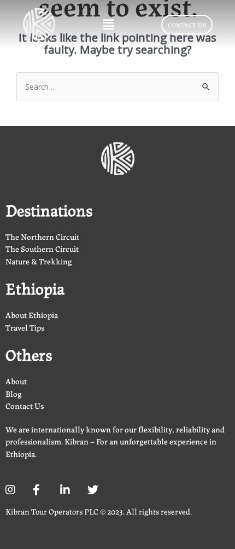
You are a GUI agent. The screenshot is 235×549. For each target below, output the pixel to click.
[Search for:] (117, 86)
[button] (108, 24)
